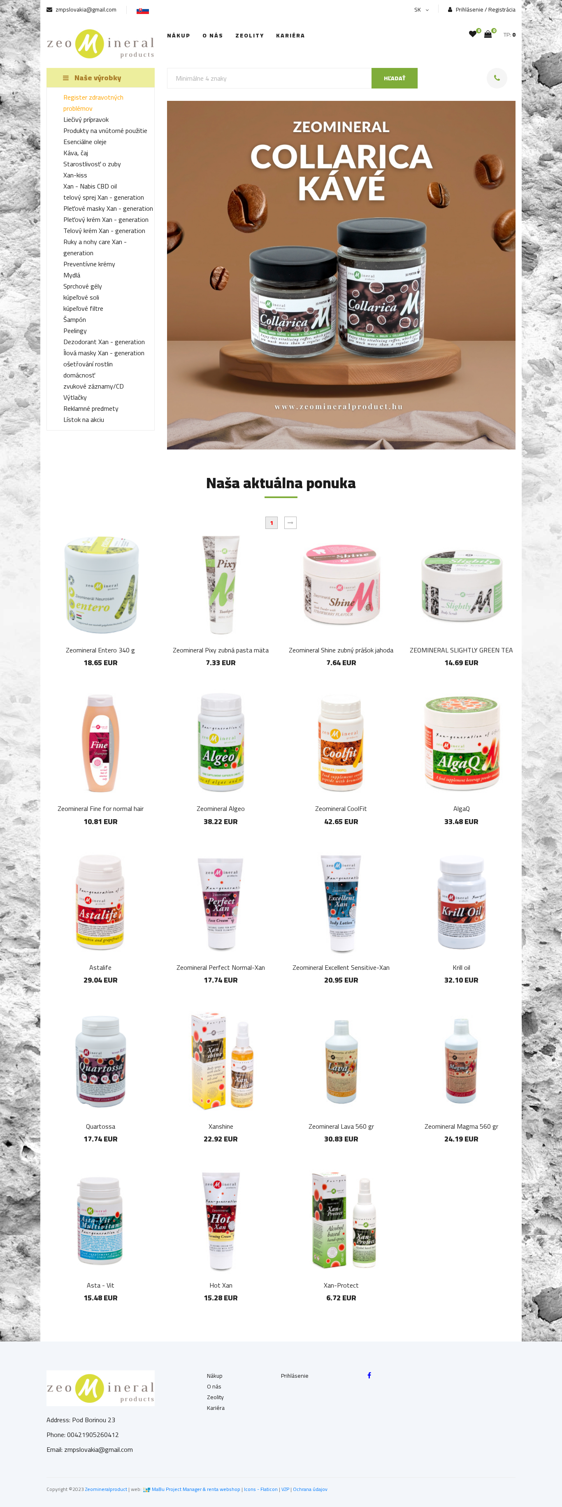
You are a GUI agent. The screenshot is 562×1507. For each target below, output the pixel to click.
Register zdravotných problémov (93, 103)
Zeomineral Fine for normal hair (101, 808)
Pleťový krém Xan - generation (106, 219)
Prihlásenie (295, 1375)
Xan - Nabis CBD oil (90, 186)
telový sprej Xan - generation (103, 197)
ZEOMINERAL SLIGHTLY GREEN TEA (461, 650)
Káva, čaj (75, 152)
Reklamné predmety (90, 408)
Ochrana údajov (310, 1489)
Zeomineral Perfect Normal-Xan (220, 967)
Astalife (100, 967)
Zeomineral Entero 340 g (100, 650)
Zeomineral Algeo (221, 808)
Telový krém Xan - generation (104, 230)
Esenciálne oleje (85, 141)
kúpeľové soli (81, 297)
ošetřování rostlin (88, 364)
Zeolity (249, 35)
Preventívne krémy (89, 264)
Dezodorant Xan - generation (104, 341)
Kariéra (290, 35)
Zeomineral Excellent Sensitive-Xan (341, 967)
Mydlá (71, 275)
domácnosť (79, 375)
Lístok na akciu (83, 419)
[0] (472, 34)
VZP (285, 1489)
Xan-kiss (75, 175)
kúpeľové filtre (83, 308)
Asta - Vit (100, 1285)
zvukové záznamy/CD (93, 386)
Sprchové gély (82, 286)
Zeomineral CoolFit (341, 808)
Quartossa (100, 1126)
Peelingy (75, 330)
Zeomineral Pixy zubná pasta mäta (221, 650)
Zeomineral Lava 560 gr (341, 1126)
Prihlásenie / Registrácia (485, 9)
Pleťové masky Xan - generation (108, 208)
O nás (212, 35)
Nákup (178, 35)
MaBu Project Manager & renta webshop (196, 1489)
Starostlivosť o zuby (92, 164)
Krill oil (461, 967)
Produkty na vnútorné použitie (105, 130)
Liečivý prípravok (86, 119)
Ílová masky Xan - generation (103, 353)
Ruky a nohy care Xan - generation (95, 247)
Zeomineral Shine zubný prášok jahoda (341, 650)
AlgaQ (461, 808)
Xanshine (221, 1126)
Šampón (74, 319)
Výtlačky (75, 397)
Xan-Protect (341, 1285)
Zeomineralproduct (106, 1489)
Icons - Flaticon (261, 1489)
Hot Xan (220, 1285)
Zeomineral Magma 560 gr (461, 1126)
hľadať (394, 78)
